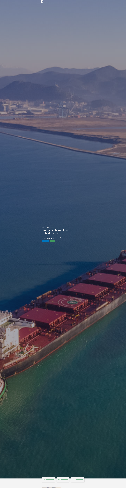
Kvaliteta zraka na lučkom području (78, 480)
